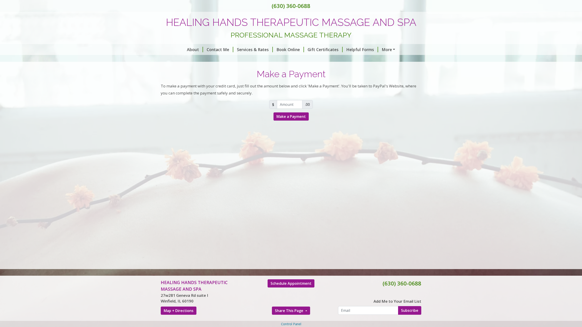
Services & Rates (253, 49)
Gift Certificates (323, 49)
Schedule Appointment (291, 283)
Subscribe (409, 310)
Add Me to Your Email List (397, 301)
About (193, 49)
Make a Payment (291, 116)
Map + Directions (178, 310)
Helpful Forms (360, 49)
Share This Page (289, 310)
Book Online (288, 49)
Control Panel (291, 324)
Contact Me (218, 49)
